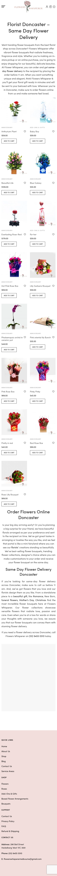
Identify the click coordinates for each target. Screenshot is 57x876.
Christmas (40, 600)
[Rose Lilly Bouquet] (14, 473)
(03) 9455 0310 (36, 636)
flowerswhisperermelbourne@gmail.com (23, 858)
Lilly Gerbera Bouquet (40, 285)
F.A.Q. (3, 826)
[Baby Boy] (43, 110)
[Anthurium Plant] (14, 110)
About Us (5, 751)
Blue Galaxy (35, 182)
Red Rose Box (36, 443)
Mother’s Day (26, 600)
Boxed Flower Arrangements (14, 798)
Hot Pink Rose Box (9, 285)
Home (4, 746)
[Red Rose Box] (43, 422)
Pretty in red (7, 443)
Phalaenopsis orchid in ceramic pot (12, 338)
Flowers (4, 783)
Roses (4, 788)
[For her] (43, 213)
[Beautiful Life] (14, 162)
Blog (3, 761)
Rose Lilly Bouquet (9, 494)
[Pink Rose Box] (14, 370)
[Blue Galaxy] (43, 162)
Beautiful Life (7, 182)
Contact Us (6, 766)
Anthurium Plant (9, 131)
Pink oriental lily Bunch (40, 337)
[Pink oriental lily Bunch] (43, 316)
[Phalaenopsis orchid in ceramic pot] (14, 316)
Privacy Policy (7, 821)
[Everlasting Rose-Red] (14, 213)
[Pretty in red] (14, 422)
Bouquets (5, 803)
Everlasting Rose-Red (11, 234)
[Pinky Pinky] (43, 370)
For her (33, 234)
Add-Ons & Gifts (9, 793)
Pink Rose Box (7, 391)
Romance (38, 596)
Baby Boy (34, 131)
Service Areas (7, 771)
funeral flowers (9, 600)
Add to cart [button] (9, 141)
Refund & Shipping (10, 831)
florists (14, 547)
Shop (3, 756)
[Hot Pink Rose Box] (14, 265)
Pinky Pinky (35, 391)
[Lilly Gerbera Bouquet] (43, 265)
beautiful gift (20, 596)
